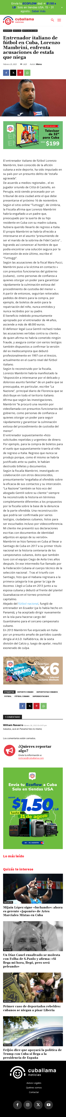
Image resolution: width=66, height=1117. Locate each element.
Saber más (38, 11)
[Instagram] (27, 1105)
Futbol (8, 696)
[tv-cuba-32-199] (33, 148)
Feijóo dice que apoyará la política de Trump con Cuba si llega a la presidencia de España (32, 1054)
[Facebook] (6, 73)
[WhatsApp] (27, 73)
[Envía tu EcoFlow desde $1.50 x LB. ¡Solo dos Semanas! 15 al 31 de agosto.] (33, 848)
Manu (39, 64)
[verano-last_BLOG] (33, 683)
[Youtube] (48, 1105)
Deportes (8, 31)
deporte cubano (25, 692)
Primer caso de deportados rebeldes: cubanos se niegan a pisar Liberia (32, 1008)
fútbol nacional (28, 603)
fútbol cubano (22, 696)
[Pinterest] (20, 73)
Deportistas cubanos (47, 692)
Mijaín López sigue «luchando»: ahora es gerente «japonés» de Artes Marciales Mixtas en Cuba (33, 911)
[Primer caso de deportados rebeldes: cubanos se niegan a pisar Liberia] (33, 988)
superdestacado (41, 696)
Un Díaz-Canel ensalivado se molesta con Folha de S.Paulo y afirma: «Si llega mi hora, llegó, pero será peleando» (31, 960)
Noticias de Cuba (30, 31)
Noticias (17, 31)
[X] (13, 73)
